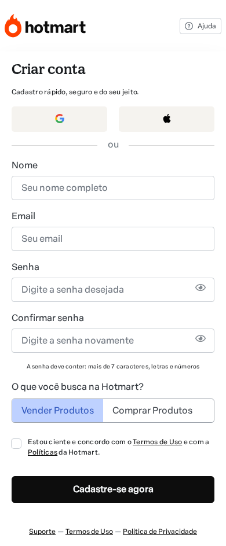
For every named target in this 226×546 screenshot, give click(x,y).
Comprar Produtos (152, 410)
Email (23, 216)
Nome (25, 165)
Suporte (42, 531)
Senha (25, 266)
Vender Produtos (57, 410)
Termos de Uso (157, 442)
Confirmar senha (48, 317)
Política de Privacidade (160, 531)
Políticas (42, 452)
